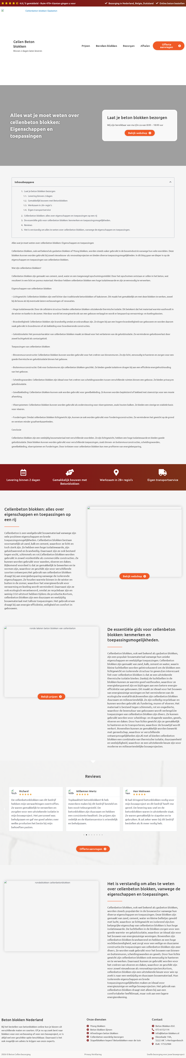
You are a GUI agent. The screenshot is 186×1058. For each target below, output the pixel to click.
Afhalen (145, 45)
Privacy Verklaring (93, 1054)
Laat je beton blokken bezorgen (39, 191)
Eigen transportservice (39, 209)
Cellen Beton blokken (23, 43)
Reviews (28, 225)
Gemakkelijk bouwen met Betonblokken (48, 200)
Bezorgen (129, 45)
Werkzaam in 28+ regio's (40, 205)
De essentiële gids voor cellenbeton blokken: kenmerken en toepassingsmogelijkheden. (67, 220)
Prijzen (86, 45)
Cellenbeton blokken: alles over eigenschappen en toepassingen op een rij (60, 215)
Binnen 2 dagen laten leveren (27, 50)
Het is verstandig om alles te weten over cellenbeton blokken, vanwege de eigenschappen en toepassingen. (77, 229)
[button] (170, 182)
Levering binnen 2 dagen (40, 195)
